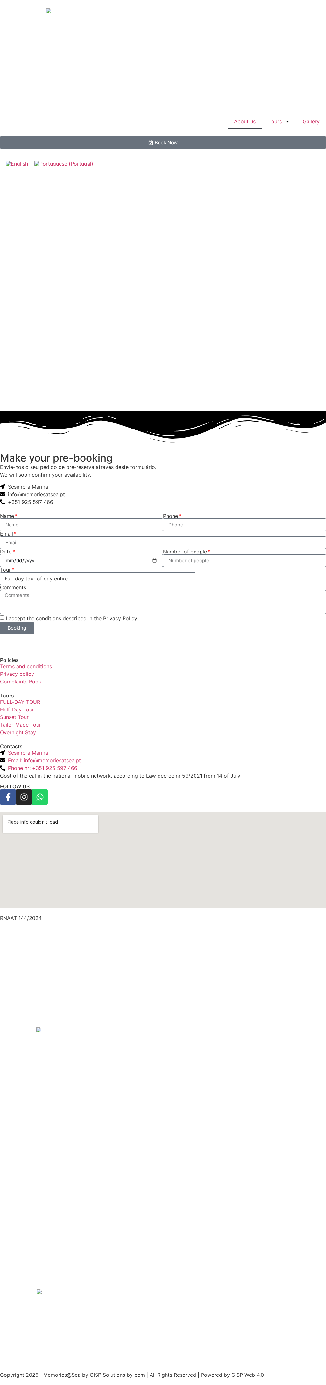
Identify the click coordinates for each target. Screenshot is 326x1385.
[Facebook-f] (8, 797)
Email (6, 533)
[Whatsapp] (40, 797)
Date (5, 551)
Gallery (311, 121)
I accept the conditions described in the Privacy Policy (71, 618)
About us (245, 121)
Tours (275, 121)
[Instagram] (24, 797)
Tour (5, 569)
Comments (13, 587)
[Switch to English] (17, 163)
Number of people (185, 551)
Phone (170, 515)
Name (7, 515)
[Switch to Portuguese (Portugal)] (63, 163)
